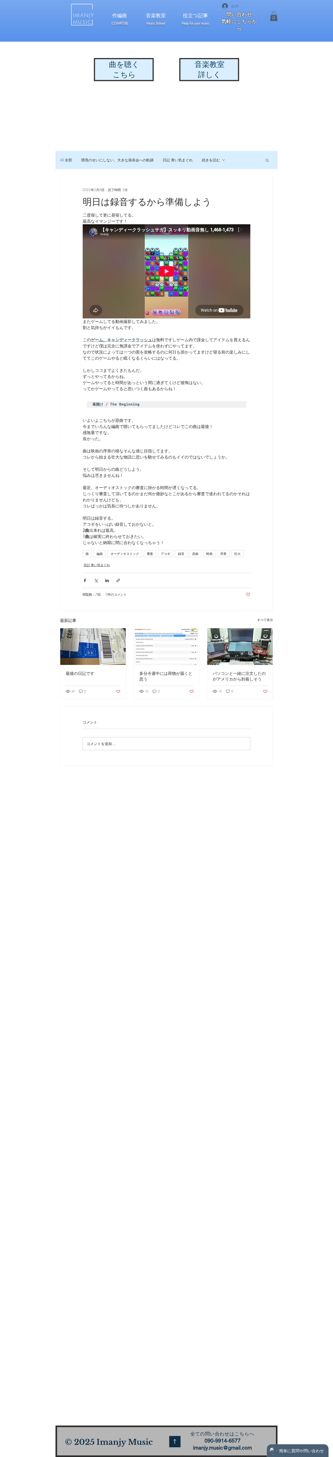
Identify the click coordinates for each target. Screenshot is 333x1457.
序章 (223, 554)
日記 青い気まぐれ (178, 160)
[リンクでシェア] (118, 580)
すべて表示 (265, 620)
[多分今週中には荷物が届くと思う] (166, 646)
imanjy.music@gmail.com (222, 1448)
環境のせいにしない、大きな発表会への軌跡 (117, 160)
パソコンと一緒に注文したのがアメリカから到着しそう (239, 676)
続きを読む (211, 160)
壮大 (237, 554)
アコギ (165, 554)
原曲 (195, 554)
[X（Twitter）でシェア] (96, 580)
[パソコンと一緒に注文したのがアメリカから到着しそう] (240, 646)
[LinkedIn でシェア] (107, 580)
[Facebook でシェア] (85, 580)
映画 (209, 554)
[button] (274, 16)
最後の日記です (80, 673)
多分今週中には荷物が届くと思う (165, 676)
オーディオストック (125, 554)
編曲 (100, 554)
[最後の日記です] (93, 646)
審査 (150, 554)
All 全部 (66, 160)
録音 (181, 554)
